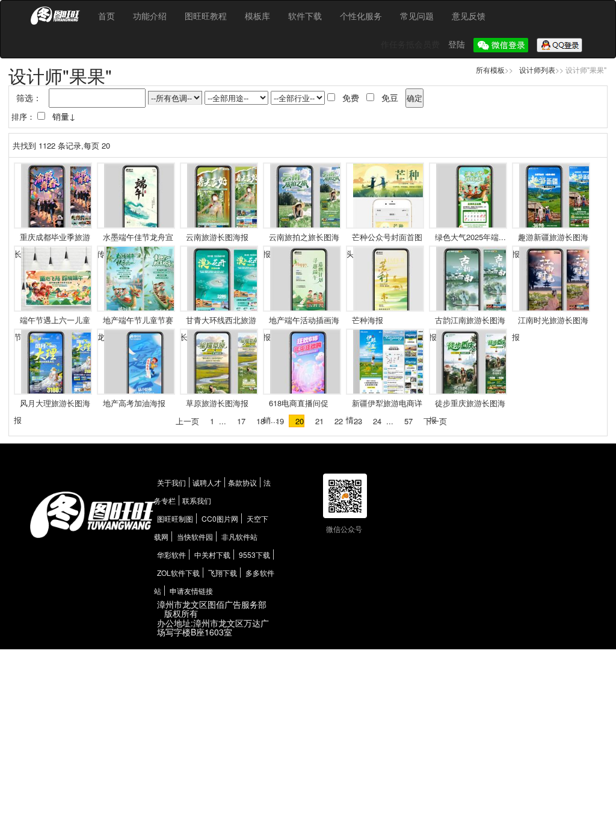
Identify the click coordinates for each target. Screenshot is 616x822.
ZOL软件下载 (178, 572)
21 (319, 421)
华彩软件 (171, 554)
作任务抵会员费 (411, 44)
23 (358, 421)
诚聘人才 (206, 482)
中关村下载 (212, 554)
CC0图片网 (220, 518)
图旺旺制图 (175, 518)
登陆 (457, 44)
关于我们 (171, 482)
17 (241, 421)
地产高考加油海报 (134, 403)
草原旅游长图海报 (217, 403)
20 (299, 421)
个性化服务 (361, 16)
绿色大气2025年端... (470, 237)
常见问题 (417, 16)
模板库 (257, 16)
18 (260, 421)
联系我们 (196, 500)
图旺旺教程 (206, 16)
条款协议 (242, 482)
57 (408, 421)
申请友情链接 (191, 591)
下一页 (435, 421)
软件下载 (305, 16)
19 (280, 421)
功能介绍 (150, 16)
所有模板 (490, 69)
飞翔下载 (222, 572)
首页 (106, 16)
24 (377, 421)
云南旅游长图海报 (217, 237)
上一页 (187, 421)
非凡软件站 (239, 536)
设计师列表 (537, 69)
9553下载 (254, 554)
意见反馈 (468, 16)
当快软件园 (195, 536)
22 (338, 421)
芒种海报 (367, 320)
